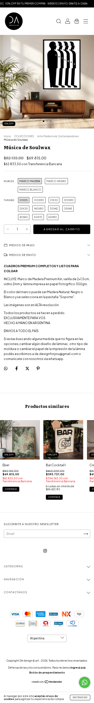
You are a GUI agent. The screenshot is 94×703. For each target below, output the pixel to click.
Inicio (7, 136)
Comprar (11, 489)
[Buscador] (58, 22)
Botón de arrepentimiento (47, 672)
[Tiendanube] (47, 682)
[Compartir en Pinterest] (38, 368)
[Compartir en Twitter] (27, 368)
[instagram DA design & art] (45, 551)
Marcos (9, 181)
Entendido (80, 697)
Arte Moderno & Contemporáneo (58, 136)
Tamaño (9, 200)
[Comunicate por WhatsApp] (84, 682)
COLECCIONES (24, 136)
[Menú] (85, 22)
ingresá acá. (78, 667)
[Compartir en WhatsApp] (6, 368)
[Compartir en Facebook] (17, 368)
